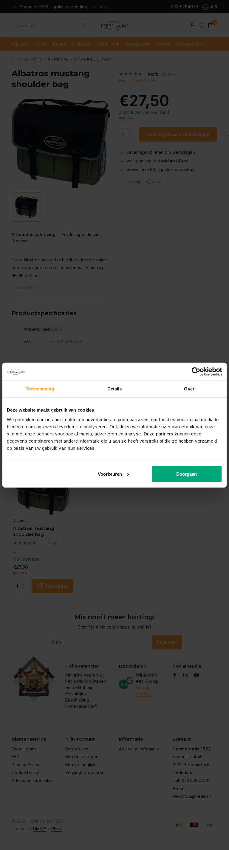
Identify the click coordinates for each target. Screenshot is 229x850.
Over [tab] (189, 388)
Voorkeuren (110, 473)
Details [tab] (114, 388)
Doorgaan (186, 473)
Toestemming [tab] (40, 388)
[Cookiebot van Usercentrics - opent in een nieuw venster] (196, 371)
